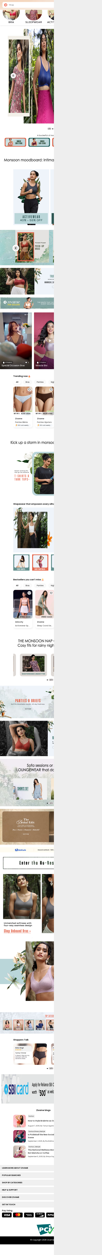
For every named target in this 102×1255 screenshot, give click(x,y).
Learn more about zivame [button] (15, 1168)
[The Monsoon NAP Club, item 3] (33, 665)
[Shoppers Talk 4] (30, 1054)
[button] (13, 75)
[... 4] (30, 789)
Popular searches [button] (12, 1175)
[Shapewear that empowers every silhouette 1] (21, 562)
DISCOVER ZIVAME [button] (11, 1197)
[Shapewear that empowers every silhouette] (51, 530)
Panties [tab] (40, 382)
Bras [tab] (27, 382)
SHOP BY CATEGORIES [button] (13, 1182)
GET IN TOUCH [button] (9, 1204)
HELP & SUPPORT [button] (10, 1190)
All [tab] (17, 382)
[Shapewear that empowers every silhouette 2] (40, 562)
